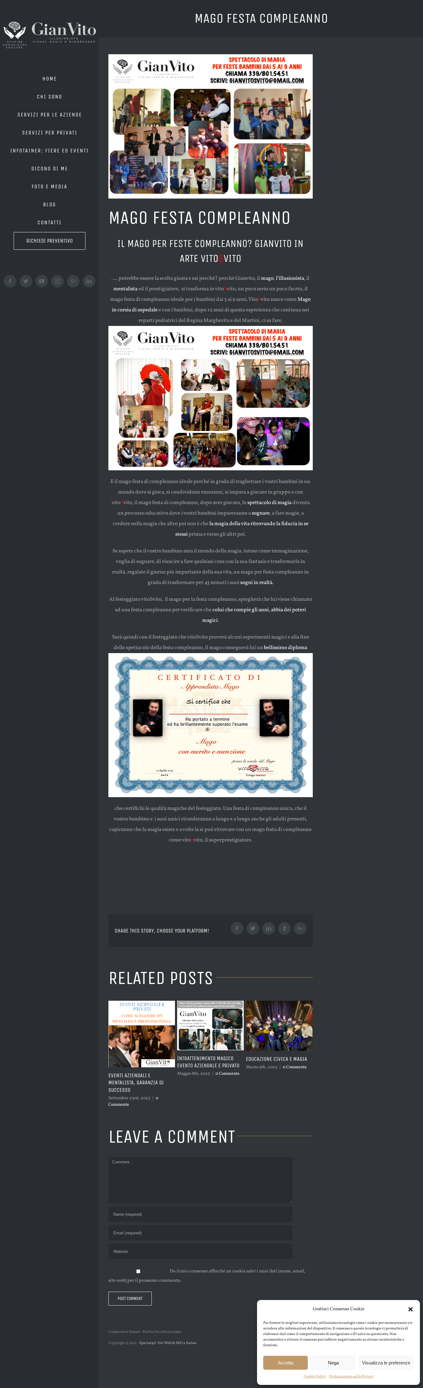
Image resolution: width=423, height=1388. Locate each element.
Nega (333, 1362)
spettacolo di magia (268, 499)
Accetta (285, 1362)
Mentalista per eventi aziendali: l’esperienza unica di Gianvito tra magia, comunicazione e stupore (279, 1070)
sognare (259, 510)
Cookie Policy (315, 1376)
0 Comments (159, 1069)
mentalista (124, 287)
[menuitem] (49, 79)
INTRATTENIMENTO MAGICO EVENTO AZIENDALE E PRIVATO (139, 1057)
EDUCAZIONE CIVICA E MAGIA (207, 1054)
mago (266, 276)
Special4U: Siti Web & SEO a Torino (167, 1328)
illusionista (290, 276)
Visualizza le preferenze (386, 1362)
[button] (411, 1309)
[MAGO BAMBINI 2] (209, 125)
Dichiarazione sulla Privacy (351, 1376)
